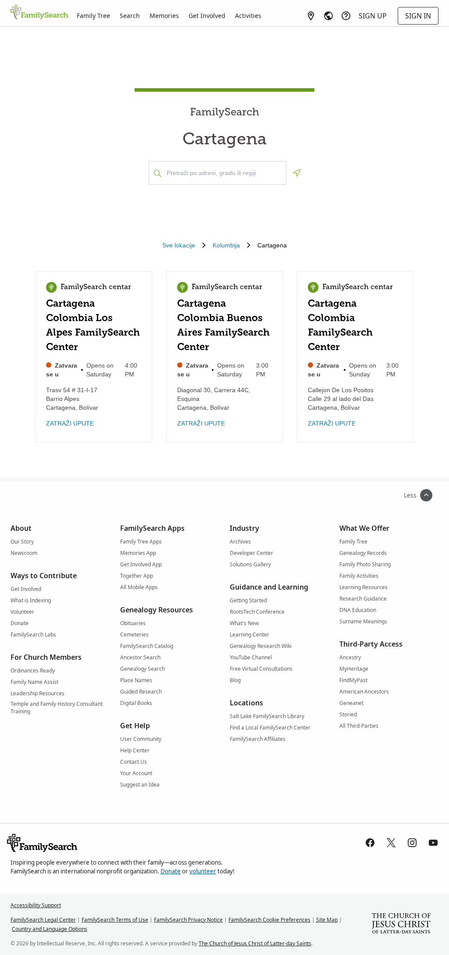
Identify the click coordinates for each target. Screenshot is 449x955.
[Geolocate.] (296, 172)
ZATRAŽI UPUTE (70, 423)
